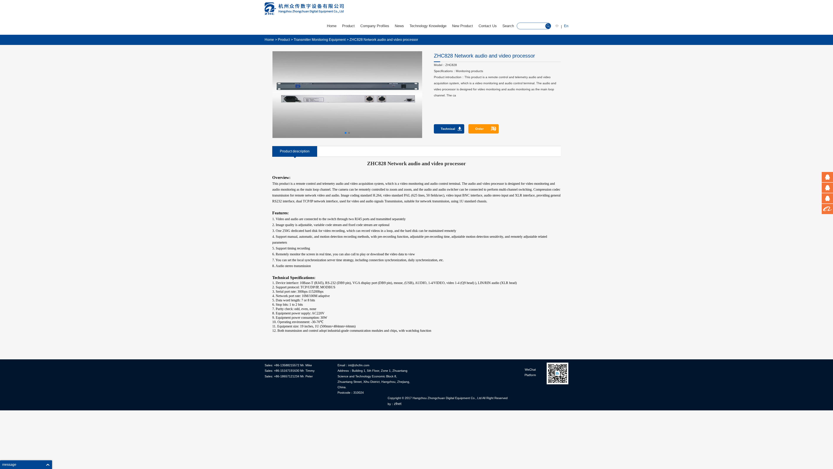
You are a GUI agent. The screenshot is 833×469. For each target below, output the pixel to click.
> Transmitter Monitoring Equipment (318, 39)
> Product (282, 39)
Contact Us (488, 26)
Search (508, 26)
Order (479, 128)
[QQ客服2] (827, 188)
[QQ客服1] (827, 177)
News (399, 26)
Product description (295, 151)
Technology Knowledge (428, 26)
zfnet (397, 404)
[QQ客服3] (827, 198)
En (566, 26)
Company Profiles (374, 26)
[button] (345, 133)
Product (348, 26)
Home (331, 26)
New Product (462, 26)
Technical (448, 128)
